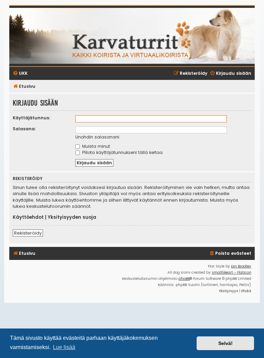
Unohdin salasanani (97, 137)
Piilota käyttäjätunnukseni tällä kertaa (122, 152)
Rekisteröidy (28, 233)
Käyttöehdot (28, 217)
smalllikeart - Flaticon (231, 272)
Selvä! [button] (225, 343)
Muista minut (95, 146)
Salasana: (24, 129)
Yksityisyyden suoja (72, 217)
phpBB (184, 278)
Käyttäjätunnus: (32, 118)
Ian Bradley (241, 266)
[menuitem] (230, 253)
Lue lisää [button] (64, 347)
